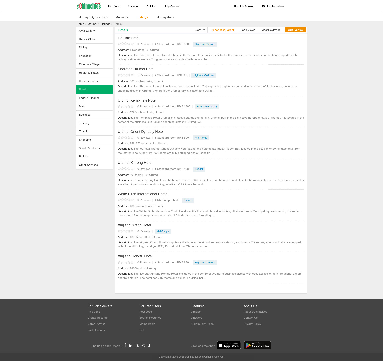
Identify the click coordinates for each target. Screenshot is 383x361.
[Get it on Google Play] (257, 345)
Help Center (171, 6)
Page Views (247, 29)
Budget (199, 169)
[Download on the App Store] (229, 345)
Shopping (85, 139)
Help (142, 330)
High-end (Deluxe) (205, 44)
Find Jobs (114, 6)
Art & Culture (87, 30)
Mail (81, 106)
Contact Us (251, 317)
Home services (88, 81)
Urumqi (92, 23)
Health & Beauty (89, 72)
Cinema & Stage (89, 64)
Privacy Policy (252, 323)
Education (85, 55)
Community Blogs (203, 323)
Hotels (83, 89)
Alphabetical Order (222, 29)
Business (84, 114)
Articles (151, 6)
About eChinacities (255, 311)
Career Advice (96, 323)
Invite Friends (96, 330)
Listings (105, 23)
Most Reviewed (271, 29)
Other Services (88, 164)
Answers (133, 6)
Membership (147, 323)
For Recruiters (275, 6)
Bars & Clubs (87, 39)
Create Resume (98, 317)
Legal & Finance (89, 97)
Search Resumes (150, 317)
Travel (83, 131)
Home (80, 23)
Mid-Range (201, 137)
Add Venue (295, 29)
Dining (83, 47)
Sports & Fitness (89, 148)
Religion (84, 156)
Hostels (188, 200)
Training (84, 123)
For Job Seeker (244, 6)
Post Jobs (145, 311)
